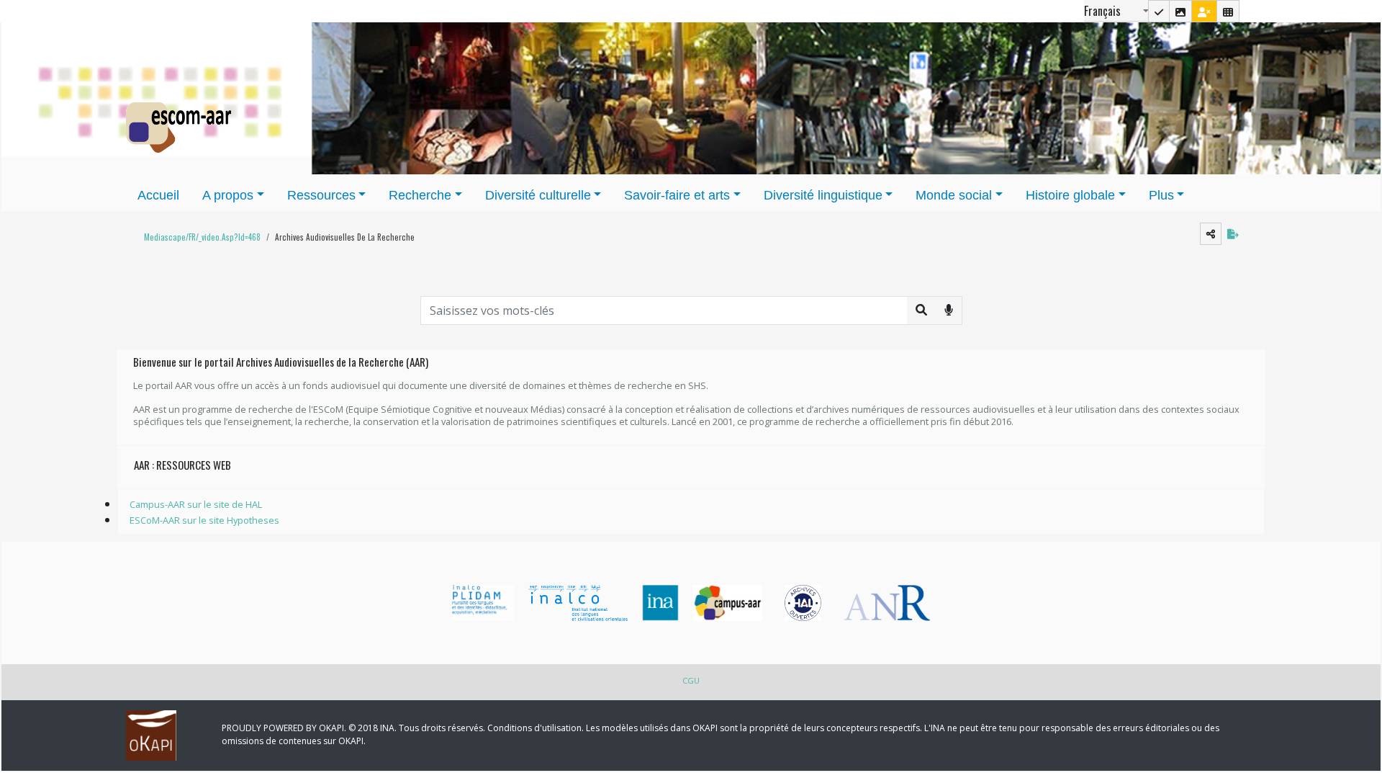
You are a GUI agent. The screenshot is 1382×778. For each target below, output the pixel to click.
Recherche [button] (420, 195)
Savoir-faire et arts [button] (677, 195)
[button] (199, 237)
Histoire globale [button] (1070, 195)
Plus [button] (1161, 195)
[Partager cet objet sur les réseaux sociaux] (1210, 234)
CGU (691, 680)
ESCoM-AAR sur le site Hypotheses (204, 520)
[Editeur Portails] (1159, 11)
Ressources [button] (321, 195)
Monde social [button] (954, 195)
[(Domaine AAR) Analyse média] (1180, 11)
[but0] (949, 310)
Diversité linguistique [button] (823, 195)
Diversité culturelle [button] (538, 195)
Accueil (158, 195)
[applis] (1227, 11)
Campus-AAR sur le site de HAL (196, 504)
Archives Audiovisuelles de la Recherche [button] (345, 237)
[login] (1204, 11)
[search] (921, 310)
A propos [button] (227, 195)
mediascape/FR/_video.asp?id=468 (202, 237)
